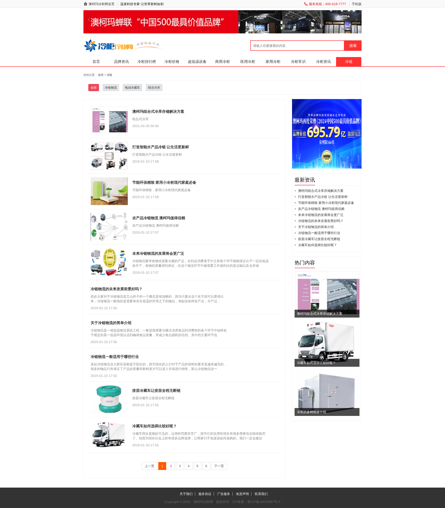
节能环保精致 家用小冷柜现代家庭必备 (326, 203)
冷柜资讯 (323, 62)
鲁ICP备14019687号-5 (264, 502)
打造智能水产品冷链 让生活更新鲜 (323, 197)
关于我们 (186, 494)
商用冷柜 (222, 62)
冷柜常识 (298, 62)
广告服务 (223, 494)
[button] (89, 19)
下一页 (219, 466)
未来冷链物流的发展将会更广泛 (320, 215)
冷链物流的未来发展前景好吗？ (320, 221)
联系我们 (261, 494)
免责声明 (242, 494)
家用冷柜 (273, 62)
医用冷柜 (247, 62)
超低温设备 (197, 62)
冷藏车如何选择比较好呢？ (317, 245)
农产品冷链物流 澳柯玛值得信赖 (321, 209)
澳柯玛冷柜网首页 (101, 4)
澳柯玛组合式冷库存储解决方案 (320, 191)
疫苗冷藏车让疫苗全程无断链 (319, 239)
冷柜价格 (172, 62)
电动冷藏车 (132, 87)
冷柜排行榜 (146, 62)
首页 (96, 62)
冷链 (349, 62)
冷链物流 (111, 87)
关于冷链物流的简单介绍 (316, 227)
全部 (94, 87)
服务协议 (204, 494)
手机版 (357, 4)
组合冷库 (154, 87)
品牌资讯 (121, 62)
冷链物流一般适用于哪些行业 (319, 233)
